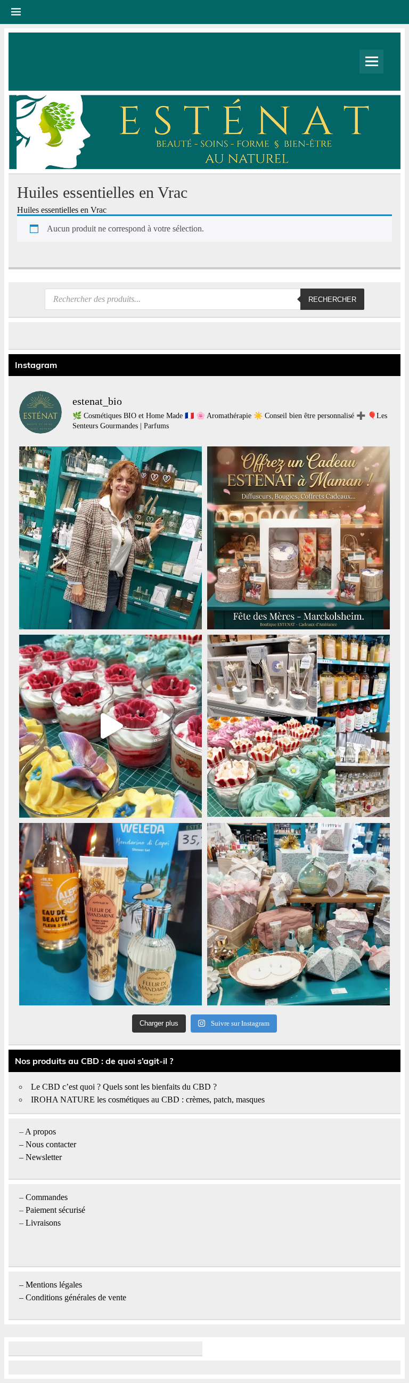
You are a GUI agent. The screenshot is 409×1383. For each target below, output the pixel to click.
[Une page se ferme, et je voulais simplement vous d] (110, 537)
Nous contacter (51, 1144)
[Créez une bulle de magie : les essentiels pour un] (298, 914)
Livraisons (43, 1222)
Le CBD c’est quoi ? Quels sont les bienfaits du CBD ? (124, 1086)
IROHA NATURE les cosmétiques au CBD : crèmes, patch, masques (148, 1099)
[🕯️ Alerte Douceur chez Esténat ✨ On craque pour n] (110, 726)
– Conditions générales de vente (72, 1297)
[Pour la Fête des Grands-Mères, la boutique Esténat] (298, 726)
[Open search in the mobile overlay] (204, 299)
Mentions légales (54, 1284)
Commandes (47, 1197)
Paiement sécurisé (55, 1209)
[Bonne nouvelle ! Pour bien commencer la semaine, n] (110, 914)
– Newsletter (40, 1157)
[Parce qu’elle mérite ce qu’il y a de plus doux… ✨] (298, 537)
